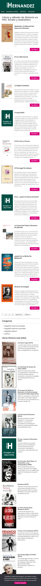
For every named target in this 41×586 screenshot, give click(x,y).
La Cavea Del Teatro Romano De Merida (25, 226)
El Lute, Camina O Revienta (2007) (27, 440)
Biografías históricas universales (15, 328)
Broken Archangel (21, 287)
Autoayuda (31, 11)
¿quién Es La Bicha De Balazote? (22, 257)
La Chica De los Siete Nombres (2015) (25, 508)
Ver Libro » (34, 49)
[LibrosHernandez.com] (20, 5)
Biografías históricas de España (14, 326)
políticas (7, 334)
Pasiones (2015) (23, 484)
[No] (39, 580)
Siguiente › (19, 314)
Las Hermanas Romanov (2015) (26, 415)
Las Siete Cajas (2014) (25, 343)
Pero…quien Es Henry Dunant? (26, 197)
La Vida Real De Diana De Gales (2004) (27, 368)
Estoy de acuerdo (20, 583)
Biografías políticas (10, 331)
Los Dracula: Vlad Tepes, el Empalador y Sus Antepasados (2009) (27, 463)
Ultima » (27, 314)
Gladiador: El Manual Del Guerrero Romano (24, 27)
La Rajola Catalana (21, 85)
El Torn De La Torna (22, 141)
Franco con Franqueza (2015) (28, 531)
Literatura (23, 11)
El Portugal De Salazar (23, 168)
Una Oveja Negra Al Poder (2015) (27, 555)
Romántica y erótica (12, 11)
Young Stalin (19, 112)
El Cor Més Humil (21, 57)
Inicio (2, 11)
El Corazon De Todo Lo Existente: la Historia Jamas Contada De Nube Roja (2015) (28, 392)
